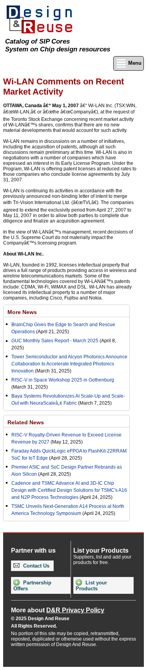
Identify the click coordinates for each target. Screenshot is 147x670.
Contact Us (35, 566)
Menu (134, 63)
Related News (25, 422)
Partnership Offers (32, 585)
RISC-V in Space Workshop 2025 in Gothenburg (62, 380)
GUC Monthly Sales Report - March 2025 (54, 340)
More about (57, 610)
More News (22, 312)
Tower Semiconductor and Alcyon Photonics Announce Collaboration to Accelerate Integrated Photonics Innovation (69, 364)
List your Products (91, 585)
